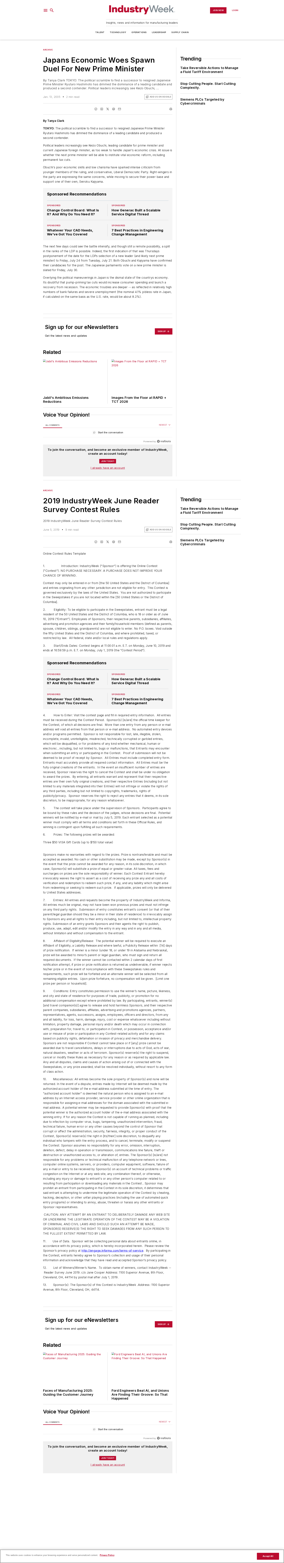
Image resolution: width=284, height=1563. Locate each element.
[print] (170, 109)
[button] (45, 10)
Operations (139, 32)
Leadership (159, 32)
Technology (118, 32)
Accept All (268, 1556)
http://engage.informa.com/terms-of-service (112, 1270)
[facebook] (95, 109)
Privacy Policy (107, 1555)
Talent (100, 32)
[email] (119, 109)
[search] (51, 10)
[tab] (52, 425)
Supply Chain (180, 32)
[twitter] (107, 109)
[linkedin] (101, 109)
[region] (107, 433)
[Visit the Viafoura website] (164, 441)
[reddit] (113, 109)
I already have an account (108, 467)
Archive (48, 49)
